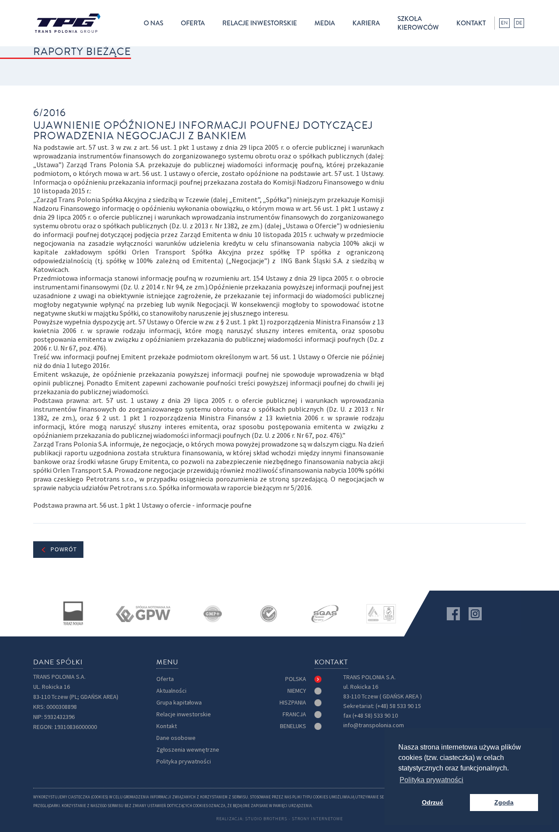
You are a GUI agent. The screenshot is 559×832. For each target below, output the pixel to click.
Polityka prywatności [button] (431, 780)
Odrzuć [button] (432, 802)
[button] (153, 23)
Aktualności (171, 691)
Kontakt (166, 726)
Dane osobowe (176, 738)
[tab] (303, 679)
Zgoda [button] (504, 802)
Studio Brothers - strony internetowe (294, 819)
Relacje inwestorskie (183, 714)
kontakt (471, 23)
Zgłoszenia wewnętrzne (187, 750)
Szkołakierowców (418, 23)
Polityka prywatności (183, 761)
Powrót (64, 549)
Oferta (165, 679)
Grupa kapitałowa (179, 702)
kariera (366, 23)
